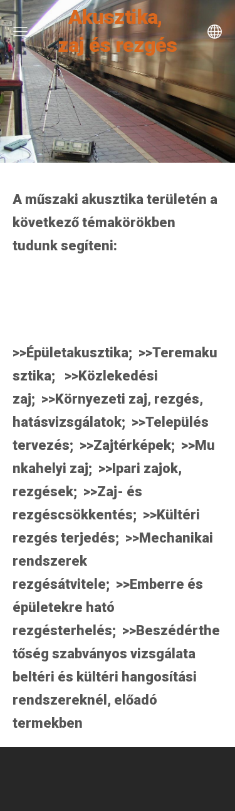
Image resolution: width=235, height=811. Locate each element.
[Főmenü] (20, 31)
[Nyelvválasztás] (214, 31)
